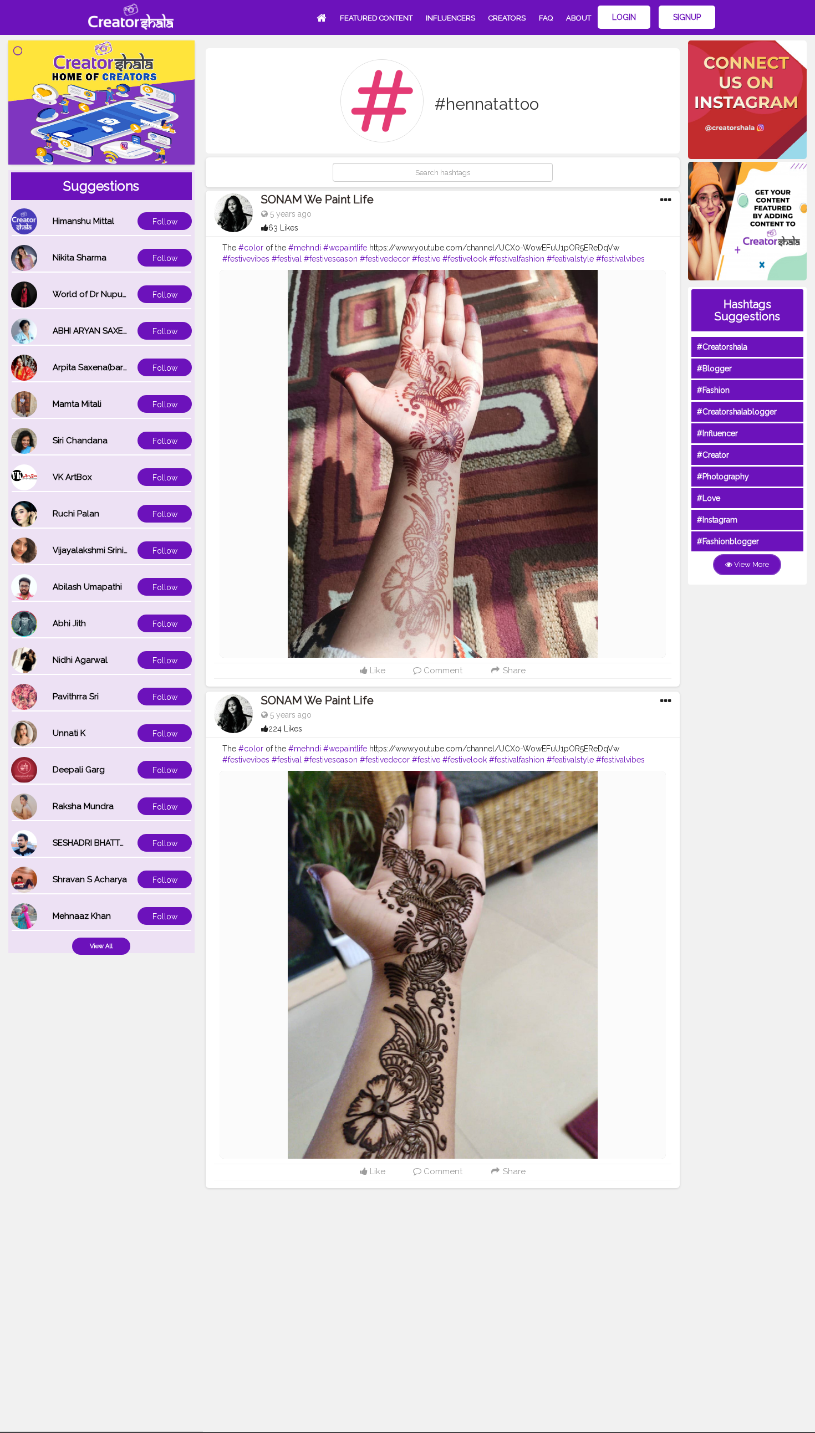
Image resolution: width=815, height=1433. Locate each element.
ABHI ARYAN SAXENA (94, 331)
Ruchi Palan (76, 514)
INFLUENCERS (450, 18)
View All (101, 946)
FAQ (546, 18)
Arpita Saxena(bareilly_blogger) (115, 367)
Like (376, 670)
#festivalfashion (516, 258)
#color (250, 247)
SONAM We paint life (317, 199)
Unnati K (69, 733)
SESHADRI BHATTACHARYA (105, 843)
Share (513, 670)
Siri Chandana (80, 441)
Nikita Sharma (79, 258)
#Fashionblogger (728, 541)
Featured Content (376, 18)
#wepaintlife (345, 247)
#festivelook (464, 258)
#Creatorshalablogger (737, 411)
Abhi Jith (69, 623)
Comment (441, 670)
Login (624, 17)
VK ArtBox (72, 477)
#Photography (723, 476)
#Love (708, 498)
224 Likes (285, 728)
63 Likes (283, 227)
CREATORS (507, 18)
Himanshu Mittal (83, 221)
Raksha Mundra (83, 806)
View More (750, 564)
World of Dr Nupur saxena (104, 294)
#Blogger (714, 368)
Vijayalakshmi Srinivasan (100, 550)
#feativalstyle (570, 258)
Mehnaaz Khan (82, 916)
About (578, 18)
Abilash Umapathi (87, 587)
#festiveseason (331, 258)
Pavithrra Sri (76, 697)
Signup (687, 17)
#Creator (713, 455)
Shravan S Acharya (90, 879)
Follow (164, 221)
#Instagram (717, 519)
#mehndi (304, 247)
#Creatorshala (722, 346)
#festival (287, 258)
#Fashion (713, 390)
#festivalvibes (620, 258)
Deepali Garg (79, 770)
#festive (426, 258)
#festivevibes (245, 258)
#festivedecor (385, 258)
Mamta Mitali (77, 404)
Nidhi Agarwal (80, 660)
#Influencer (717, 433)
